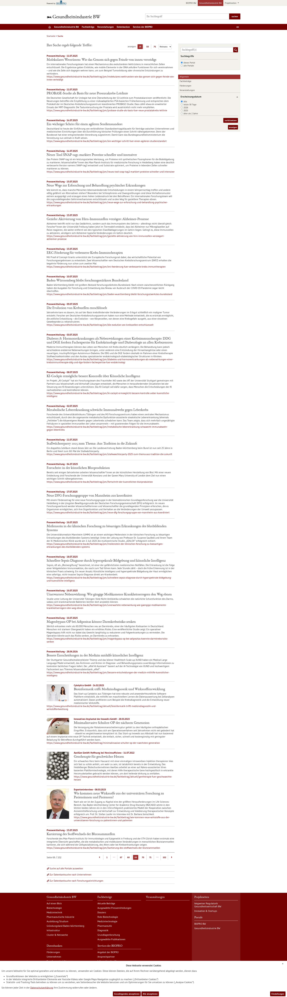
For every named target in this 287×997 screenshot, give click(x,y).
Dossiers (101, 912)
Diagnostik (102, 930)
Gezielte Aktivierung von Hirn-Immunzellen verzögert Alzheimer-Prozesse (98, 219)
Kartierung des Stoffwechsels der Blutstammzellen (81, 834)
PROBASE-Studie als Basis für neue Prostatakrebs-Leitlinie (87, 93)
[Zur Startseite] (74, 16)
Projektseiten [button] (231, 3)
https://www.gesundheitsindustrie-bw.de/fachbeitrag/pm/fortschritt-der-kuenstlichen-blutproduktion (100, 481)
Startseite (51, 36)
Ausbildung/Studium (57, 921)
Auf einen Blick (54, 903)
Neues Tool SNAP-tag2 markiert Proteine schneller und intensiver (92, 155)
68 (128, 857)
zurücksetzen (231, 120)
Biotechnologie (54, 907)
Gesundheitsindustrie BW (210, 3)
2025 (186, 110)
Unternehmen (54, 956)
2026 (186, 107)
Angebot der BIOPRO (108, 952)
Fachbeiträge (88, 26)
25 (141, 47)
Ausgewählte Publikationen (111, 939)
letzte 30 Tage (190, 104)
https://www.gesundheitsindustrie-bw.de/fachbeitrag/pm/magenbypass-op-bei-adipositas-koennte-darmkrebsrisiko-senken (107, 640)
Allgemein (184, 76)
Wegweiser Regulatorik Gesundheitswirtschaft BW (207, 905)
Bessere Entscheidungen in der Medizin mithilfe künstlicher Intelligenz (95, 655)
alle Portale (189, 65)
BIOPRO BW (191, 3)
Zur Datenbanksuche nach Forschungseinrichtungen (76, 880)
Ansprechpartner (106, 956)
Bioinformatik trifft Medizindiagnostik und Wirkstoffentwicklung (119, 689)
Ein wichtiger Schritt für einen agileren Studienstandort (85, 124)
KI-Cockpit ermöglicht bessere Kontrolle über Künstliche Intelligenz (93, 376)
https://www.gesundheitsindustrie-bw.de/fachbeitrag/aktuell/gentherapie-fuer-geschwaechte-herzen (123, 778)
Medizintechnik (54, 912)
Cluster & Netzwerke (57, 934)
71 (150, 857)
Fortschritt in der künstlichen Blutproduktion (78, 468)
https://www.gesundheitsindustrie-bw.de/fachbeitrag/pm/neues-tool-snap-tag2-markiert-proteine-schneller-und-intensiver (111, 171)
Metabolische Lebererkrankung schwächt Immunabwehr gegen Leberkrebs (97, 410)
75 (155, 47)
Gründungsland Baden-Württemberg (65, 925)
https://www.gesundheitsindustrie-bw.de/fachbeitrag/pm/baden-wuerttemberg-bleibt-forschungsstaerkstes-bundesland (109, 294)
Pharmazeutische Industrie (60, 916)
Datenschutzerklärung (41, 987)
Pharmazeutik (104, 925)
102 (164, 857)
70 (143, 857)
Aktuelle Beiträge (106, 903)
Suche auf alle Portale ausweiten (66, 868)
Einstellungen (277, 994)
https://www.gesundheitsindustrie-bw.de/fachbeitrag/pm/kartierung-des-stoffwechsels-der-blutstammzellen (103, 847)
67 (121, 857)
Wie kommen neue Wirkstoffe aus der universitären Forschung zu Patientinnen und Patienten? (119, 795)
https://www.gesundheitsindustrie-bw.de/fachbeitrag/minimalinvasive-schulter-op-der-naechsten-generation (103, 742)
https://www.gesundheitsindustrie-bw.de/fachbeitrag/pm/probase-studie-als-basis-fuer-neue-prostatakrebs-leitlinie (107, 110)
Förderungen (185, 85)
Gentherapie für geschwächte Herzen (99, 757)
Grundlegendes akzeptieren (126, 994)
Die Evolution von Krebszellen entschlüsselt (77, 308)
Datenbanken (123, 26)
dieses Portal (189, 62)
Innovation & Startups (205, 910)
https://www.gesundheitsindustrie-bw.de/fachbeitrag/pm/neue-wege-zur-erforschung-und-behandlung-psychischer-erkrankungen (107, 204)
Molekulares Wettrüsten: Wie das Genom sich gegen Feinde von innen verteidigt (102, 60)
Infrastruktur (53, 930)
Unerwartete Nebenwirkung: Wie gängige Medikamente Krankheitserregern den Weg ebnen (109, 594)
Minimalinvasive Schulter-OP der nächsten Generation (111, 723)
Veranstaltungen (105, 26)
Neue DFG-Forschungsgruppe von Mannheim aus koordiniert (89, 496)
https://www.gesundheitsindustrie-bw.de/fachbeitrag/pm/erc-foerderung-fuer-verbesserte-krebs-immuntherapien (106, 266)
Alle (185, 101)
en (237, 26)
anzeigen (233, 127)
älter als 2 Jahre (191, 113)
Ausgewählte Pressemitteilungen (114, 907)
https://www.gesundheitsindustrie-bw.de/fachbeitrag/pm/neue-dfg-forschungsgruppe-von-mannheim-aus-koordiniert (108, 512)
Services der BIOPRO (142, 26)
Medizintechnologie (107, 921)
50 (148, 47)
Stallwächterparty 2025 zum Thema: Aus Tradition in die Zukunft (92, 444)
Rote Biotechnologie (107, 916)
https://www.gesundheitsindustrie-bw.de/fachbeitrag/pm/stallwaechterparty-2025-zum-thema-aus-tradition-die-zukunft (109, 454)
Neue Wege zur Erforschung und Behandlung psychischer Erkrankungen (96, 185)
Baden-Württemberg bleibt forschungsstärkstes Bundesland (87, 280)
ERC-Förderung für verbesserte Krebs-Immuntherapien (85, 253)
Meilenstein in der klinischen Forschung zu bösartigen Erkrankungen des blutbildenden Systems (107, 528)
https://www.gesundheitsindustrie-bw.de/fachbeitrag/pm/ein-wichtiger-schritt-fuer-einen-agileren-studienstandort (107, 141)
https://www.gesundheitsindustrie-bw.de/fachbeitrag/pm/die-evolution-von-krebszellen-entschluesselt (100, 324)
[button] (236, 97)
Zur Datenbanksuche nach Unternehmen (70, 874)
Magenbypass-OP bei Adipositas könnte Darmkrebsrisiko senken (91, 622)
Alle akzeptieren (150, 994)
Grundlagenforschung (108, 934)
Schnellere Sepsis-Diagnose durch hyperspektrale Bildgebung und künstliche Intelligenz (106, 561)
